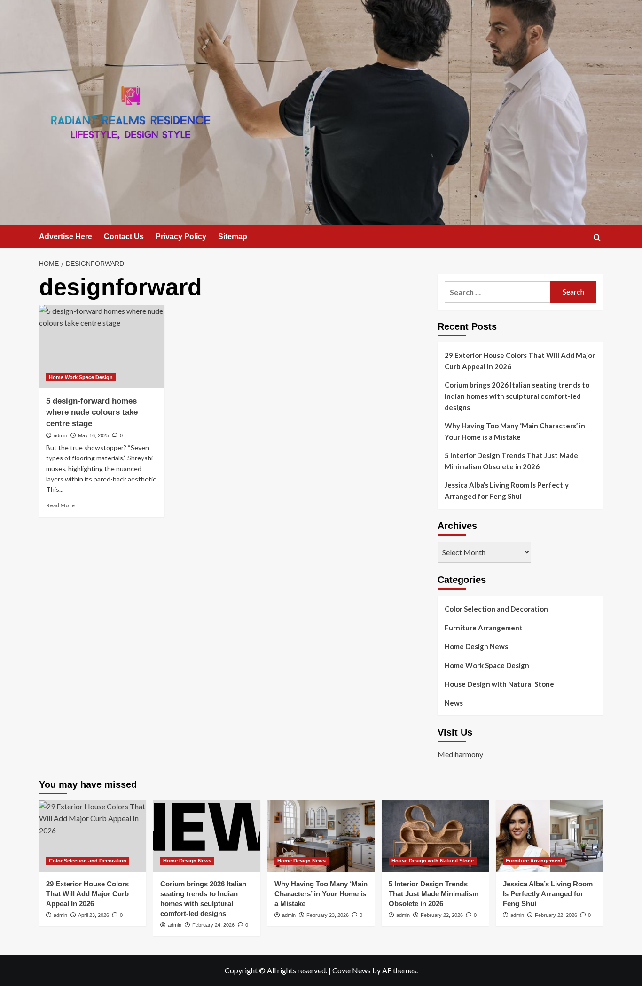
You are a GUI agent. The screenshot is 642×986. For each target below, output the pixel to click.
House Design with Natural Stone (499, 684)
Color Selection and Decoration (496, 609)
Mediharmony (460, 754)
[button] (597, 237)
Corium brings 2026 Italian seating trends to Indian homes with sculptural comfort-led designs (517, 395)
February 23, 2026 (327, 915)
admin (60, 435)
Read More (60, 505)
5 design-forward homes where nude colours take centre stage (92, 412)
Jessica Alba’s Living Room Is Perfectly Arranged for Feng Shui (507, 490)
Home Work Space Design (81, 377)
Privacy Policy (181, 237)
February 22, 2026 (442, 915)
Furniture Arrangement (484, 627)
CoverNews (351, 970)
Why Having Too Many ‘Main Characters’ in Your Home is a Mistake (515, 431)
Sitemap (232, 237)
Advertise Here (65, 237)
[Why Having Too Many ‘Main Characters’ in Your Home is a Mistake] (321, 836)
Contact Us (124, 237)
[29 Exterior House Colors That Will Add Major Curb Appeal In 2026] (92, 836)
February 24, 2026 (213, 925)
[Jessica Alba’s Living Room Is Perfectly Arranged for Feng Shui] (549, 836)
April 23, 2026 (93, 915)
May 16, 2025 (93, 435)
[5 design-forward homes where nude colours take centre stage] (101, 346)
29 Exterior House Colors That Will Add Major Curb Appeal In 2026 (520, 361)
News (454, 703)
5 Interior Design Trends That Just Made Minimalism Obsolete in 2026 (511, 461)
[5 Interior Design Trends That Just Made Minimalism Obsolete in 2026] (435, 836)
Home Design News (476, 646)
